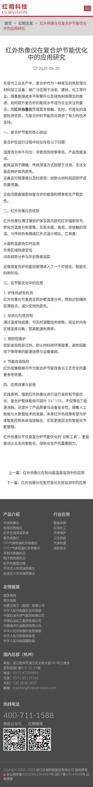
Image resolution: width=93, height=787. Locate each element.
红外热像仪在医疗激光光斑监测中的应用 (53, 483)
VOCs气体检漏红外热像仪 (21, 548)
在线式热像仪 (12, 528)
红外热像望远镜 (14, 563)
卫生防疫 (59, 538)
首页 (8, 23)
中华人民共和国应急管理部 (22, 631)
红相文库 (26, 23)
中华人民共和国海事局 (19, 636)
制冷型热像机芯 (14, 558)
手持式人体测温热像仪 (19, 568)
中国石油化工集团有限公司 (22, 621)
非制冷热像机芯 (14, 553)
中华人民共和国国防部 (19, 641)
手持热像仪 (11, 523)
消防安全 (59, 548)
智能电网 (59, 523)
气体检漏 (59, 543)
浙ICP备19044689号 (70, 774)
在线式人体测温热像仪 (19, 573)
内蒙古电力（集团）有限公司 (23, 605)
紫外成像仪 (11, 538)
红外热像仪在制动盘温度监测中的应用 (53, 473)
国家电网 (9, 595)
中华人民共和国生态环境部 (22, 610)
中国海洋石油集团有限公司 (22, 625)
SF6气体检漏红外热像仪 (20, 543)
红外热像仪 (23, 109)
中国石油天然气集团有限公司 (23, 615)
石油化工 (59, 528)
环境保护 (59, 533)
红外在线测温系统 (16, 533)
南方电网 (9, 600)
